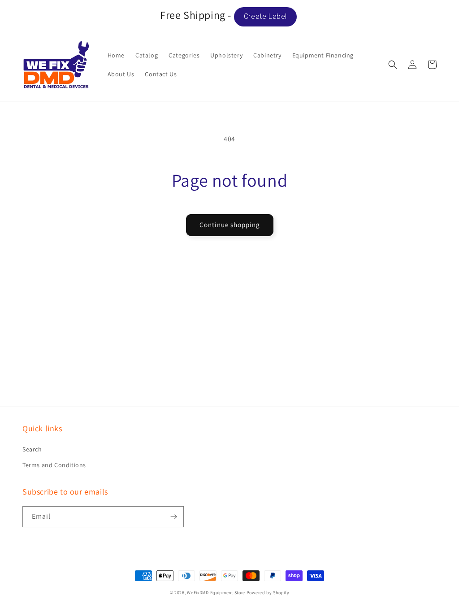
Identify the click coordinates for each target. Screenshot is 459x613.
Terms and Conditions (54, 465)
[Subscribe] (173, 516)
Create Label (265, 16)
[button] (393, 64)
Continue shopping (229, 224)
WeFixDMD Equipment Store (216, 592)
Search (32, 449)
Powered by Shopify (268, 592)
